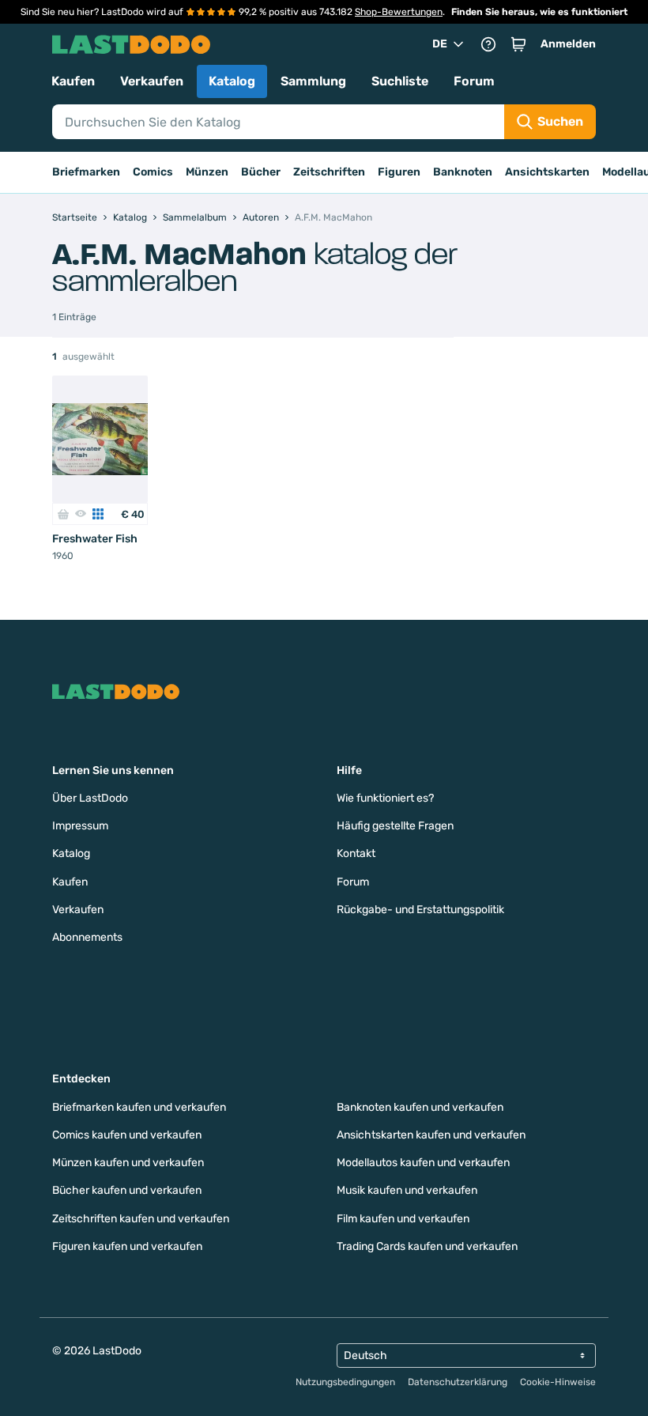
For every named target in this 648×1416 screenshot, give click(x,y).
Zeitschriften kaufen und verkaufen (140, 1218)
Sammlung (313, 81)
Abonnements (87, 937)
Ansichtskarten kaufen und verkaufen (431, 1135)
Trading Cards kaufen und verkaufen (427, 1246)
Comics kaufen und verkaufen (127, 1135)
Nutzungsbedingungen (345, 1382)
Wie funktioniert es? (385, 798)
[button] (518, 44)
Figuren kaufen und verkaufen (127, 1246)
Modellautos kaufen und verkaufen (423, 1162)
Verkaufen (151, 81)
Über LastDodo (90, 798)
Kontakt (356, 853)
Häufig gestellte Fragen (395, 826)
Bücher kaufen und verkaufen (127, 1190)
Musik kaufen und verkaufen (407, 1190)
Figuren (399, 172)
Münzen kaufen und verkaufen (128, 1162)
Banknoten (462, 172)
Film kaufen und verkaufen (403, 1218)
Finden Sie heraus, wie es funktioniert (539, 11)
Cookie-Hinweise (558, 1382)
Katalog (232, 81)
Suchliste (399, 81)
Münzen (207, 172)
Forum (474, 81)
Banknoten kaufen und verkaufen (420, 1107)
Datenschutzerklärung (457, 1382)
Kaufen (73, 81)
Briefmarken (86, 172)
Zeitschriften (329, 172)
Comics (153, 172)
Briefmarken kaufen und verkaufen (139, 1107)
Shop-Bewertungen (399, 11)
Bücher (261, 172)
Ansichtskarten (547, 172)
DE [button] (439, 44)
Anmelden (568, 44)
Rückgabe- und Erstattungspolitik (420, 909)
